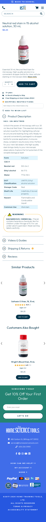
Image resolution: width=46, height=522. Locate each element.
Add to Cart (23, 317)
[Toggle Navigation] (42, 7)
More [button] (22, 472)
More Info (32, 77)
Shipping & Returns (19, 248)
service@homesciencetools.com (24, 443)
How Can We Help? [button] (22, 463)
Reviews (12, 256)
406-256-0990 (24, 447)
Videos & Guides (17, 240)
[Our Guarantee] (8, 486)
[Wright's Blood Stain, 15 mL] (23, 347)
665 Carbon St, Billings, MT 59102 (24, 439)
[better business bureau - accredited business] (35, 485)
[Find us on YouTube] (26, 453)
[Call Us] (3, 7)
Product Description (19, 116)
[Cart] (37, 7)
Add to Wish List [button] (15, 111)
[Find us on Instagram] (22, 453)
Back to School (24, 2)
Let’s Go (23, 416)
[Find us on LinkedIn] (29, 453)
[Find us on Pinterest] (19, 453)
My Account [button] (22, 468)
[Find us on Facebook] (16, 453)
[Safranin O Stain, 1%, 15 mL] (23, 286)
